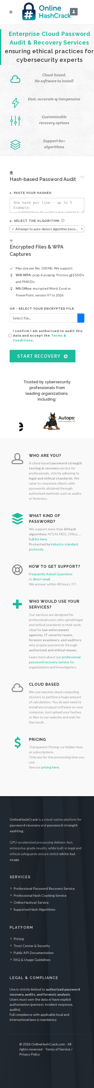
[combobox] (47, 228)
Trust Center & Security (31, 946)
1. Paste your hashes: (31, 193)
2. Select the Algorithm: (35, 221)
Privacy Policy (29, 1054)
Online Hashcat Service (31, 902)
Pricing (18, 939)
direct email (41, 579)
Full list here (38, 539)
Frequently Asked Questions (51, 574)
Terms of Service (57, 1049)
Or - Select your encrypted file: (42, 308)
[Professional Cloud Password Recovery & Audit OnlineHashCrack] (46, 12)
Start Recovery (39, 356)
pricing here (50, 767)
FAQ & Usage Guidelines (32, 960)
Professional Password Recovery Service (44, 888)
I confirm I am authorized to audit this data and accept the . (48, 335)
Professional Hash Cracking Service (40, 895)
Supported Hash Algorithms (34, 909)
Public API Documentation (33, 953)
